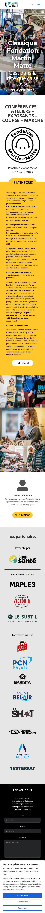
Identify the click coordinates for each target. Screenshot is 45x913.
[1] (22, 391)
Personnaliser (22, 902)
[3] (22, 456)
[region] (22, 886)
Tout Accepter (22, 895)
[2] (22, 424)
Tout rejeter (22, 908)
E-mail (22, 826)
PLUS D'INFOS (22, 515)
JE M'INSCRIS (22, 182)
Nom (22, 815)
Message (22, 837)
